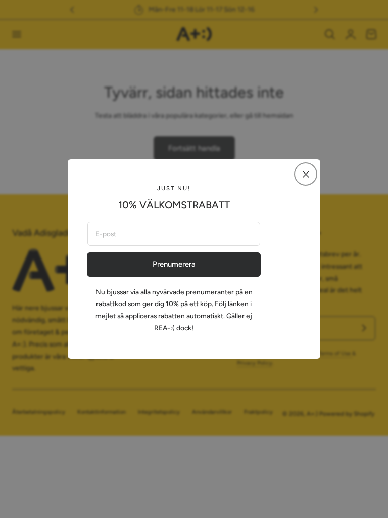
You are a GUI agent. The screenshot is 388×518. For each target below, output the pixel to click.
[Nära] (305, 174)
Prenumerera (174, 264)
